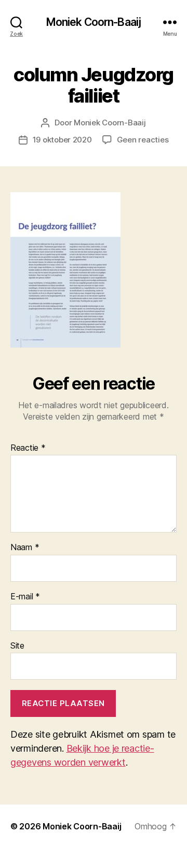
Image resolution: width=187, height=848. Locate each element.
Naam (24, 547)
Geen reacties (143, 140)
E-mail (25, 596)
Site (17, 646)
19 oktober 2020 (62, 140)
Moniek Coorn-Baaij (93, 22)
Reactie (28, 448)
